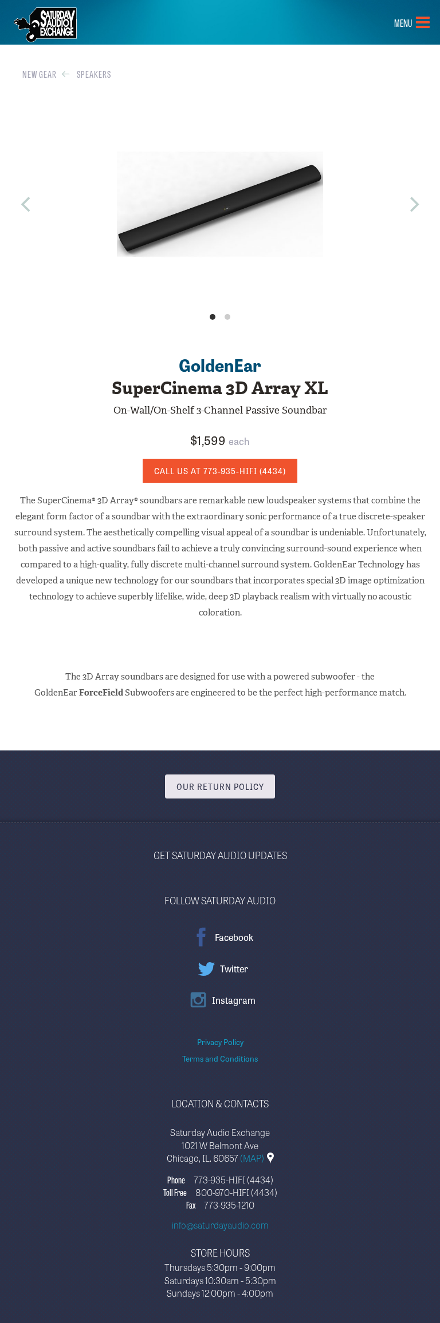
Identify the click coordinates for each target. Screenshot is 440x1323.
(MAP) (253, 1158)
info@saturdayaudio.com (220, 1224)
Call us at (220, 470)
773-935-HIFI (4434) (233, 1179)
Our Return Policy (220, 786)
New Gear (39, 73)
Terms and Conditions (220, 1058)
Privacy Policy (220, 1041)
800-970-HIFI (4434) (236, 1192)
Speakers (94, 73)
